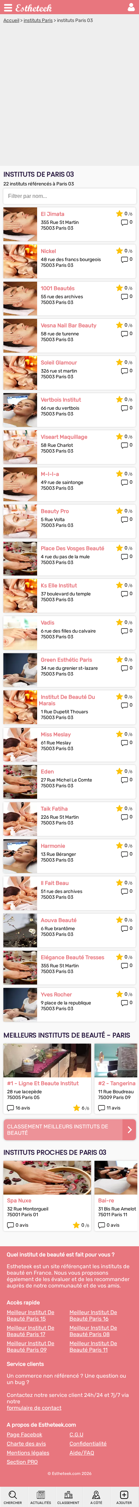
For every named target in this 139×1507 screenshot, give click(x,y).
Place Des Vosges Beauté (72, 548)
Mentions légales (28, 1453)
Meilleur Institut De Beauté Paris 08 (93, 1331)
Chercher (13, 1503)
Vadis (47, 622)
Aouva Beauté (59, 920)
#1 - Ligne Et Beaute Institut (43, 1083)
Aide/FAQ (82, 1453)
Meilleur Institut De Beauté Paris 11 (93, 1346)
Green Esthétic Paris (66, 660)
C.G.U (76, 1434)
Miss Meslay (56, 734)
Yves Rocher (56, 994)
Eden (47, 771)
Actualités (40, 1503)
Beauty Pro (55, 511)
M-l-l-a (50, 474)
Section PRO (22, 1462)
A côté (96, 1503)
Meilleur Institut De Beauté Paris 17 (30, 1331)
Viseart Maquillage (64, 437)
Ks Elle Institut (59, 585)
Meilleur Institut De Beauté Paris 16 (93, 1315)
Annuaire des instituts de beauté (34, 7)
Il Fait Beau (55, 883)
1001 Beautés (58, 288)
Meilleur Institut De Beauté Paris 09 (30, 1346)
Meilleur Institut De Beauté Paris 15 (30, 1315)
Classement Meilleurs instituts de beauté (57, 1129)
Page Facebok (24, 1434)
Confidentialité (88, 1443)
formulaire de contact (34, 1408)
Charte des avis (26, 1443)
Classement (68, 1503)
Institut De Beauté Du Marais (67, 700)
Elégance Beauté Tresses (72, 957)
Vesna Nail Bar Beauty (68, 325)
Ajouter (124, 1503)
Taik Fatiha (54, 809)
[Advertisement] (69, 96)
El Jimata (52, 214)
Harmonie (53, 846)
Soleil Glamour (59, 362)
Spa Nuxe (19, 1200)
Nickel (48, 251)
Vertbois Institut (61, 400)
